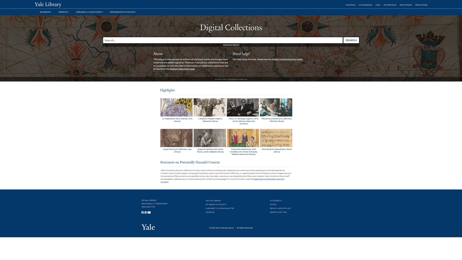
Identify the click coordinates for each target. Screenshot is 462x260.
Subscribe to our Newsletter (220, 208)
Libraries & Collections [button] (88, 12)
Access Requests (365, 5)
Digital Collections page (182, 68)
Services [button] (62, 12)
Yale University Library (64, 5)
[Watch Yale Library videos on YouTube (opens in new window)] (149, 212)
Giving (273, 204)
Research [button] (45, 12)
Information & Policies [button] (122, 12)
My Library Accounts (216, 204)
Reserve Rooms (406, 5)
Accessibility (276, 201)
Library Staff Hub (278, 212)
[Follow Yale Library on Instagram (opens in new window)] (145, 212)
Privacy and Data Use (280, 208)
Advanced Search (231, 44)
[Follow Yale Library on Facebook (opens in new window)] (142, 212)
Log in (378, 5)
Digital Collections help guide (287, 59)
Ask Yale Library (390, 5)
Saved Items (351, 5)
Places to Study (421, 5)
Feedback (210, 212)
